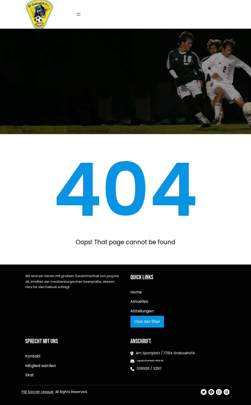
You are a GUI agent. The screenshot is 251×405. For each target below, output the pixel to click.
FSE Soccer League (37, 391)
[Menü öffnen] (78, 14)
